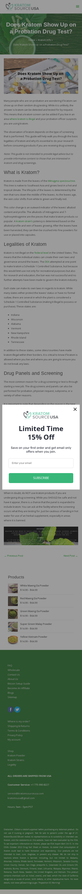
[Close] (75, 409)
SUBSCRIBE (41, 478)
